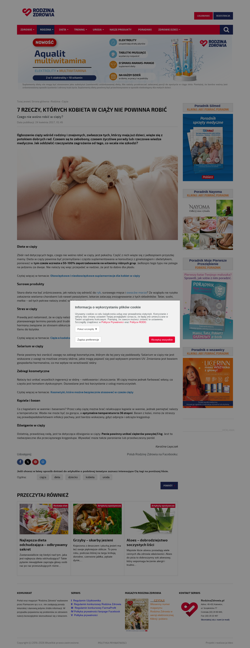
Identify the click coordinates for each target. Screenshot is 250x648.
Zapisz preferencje (88, 339)
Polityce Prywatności (112, 322)
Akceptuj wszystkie (162, 339)
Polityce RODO (138, 322)
